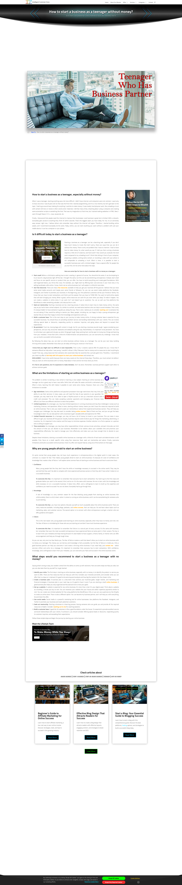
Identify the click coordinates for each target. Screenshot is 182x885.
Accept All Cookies (114, 878)
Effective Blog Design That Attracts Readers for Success (91, 714)
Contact (151, 2)
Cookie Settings (135, 878)
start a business (78, 676)
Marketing (52, 688)
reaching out (104, 310)
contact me (109, 545)
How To (113, 16)
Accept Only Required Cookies (113, 882)
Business (108, 16)
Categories (142, 2)
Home (106, 2)
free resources (62, 287)
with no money (116, 676)
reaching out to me (59, 607)
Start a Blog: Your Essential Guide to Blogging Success (129, 714)
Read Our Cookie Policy (91, 882)
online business (111, 582)
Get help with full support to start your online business (65, 355)
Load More (91, 751)
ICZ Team (70, 16)
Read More (52, 737)
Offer (124, 2)
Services (132, 2)
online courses (81, 411)
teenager (107, 676)
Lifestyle (129, 688)
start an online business (93, 676)
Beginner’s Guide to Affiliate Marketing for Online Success (52, 714)
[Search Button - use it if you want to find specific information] (154, 2)
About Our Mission (115, 2)
